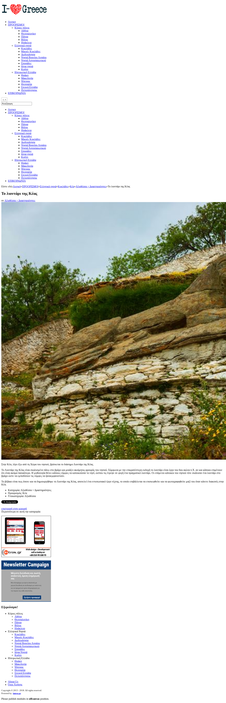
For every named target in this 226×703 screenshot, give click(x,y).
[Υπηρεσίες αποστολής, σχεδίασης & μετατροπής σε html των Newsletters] (26, 600)
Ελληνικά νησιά (23, 133)
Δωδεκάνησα (28, 142)
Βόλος (24, 127)
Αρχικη (12, 109)
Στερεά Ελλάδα (29, 174)
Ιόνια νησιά (27, 154)
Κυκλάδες (26, 136)
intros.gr (17, 693)
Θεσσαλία (26, 172)
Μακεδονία (27, 166)
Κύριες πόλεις (22, 115)
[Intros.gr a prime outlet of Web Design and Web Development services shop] (26, 556)
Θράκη (24, 163)
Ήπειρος (25, 169)
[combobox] (4, 99)
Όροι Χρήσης (15, 684)
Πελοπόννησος (29, 177)
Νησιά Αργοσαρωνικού (33, 148)
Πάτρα (24, 124)
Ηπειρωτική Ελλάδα (25, 160)
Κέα (72, 186)
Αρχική (17, 186)
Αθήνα (24, 118)
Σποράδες (26, 151)
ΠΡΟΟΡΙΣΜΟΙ (16, 112)
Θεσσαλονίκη (28, 121)
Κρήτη (24, 157)
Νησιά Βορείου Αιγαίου (33, 145)
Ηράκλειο (26, 130)
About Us (13, 681)
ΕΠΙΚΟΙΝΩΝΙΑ (17, 180)
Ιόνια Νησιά (21, 652)
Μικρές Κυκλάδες (30, 139)
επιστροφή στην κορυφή (14, 508)
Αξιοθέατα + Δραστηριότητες (91, 186)
